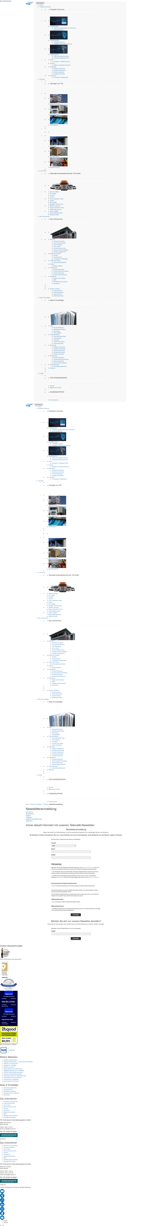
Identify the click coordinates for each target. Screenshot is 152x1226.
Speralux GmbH (54, 215)
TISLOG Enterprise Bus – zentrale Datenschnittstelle (18, 1062)
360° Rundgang (57, 245)
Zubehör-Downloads (59, 350)
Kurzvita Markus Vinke (59, 248)
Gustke (52, 200)
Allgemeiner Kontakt (55, 387)
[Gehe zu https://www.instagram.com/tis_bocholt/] (76, 1209)
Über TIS (52, 239)
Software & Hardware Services (61, 65)
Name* (53, 849)
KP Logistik (53, 193)
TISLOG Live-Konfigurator (11, 1063)
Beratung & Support (55, 253)
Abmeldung (56, 331)
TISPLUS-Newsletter (57, 899)
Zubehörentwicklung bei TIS (61, 58)
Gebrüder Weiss (54, 192)
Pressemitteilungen (58, 269)
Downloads (53, 67)
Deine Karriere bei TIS (10, 1107)
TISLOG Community (9, 1067)
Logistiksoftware (54, 26)
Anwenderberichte (58, 30)
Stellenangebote (58, 266)
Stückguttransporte (55, 104)
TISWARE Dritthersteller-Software (62, 44)
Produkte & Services (45, 7)
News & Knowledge (44, 297)
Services (52, 63)
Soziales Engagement (59, 252)
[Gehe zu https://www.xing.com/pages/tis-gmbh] (76, 1195)
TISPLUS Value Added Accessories (13, 1072)
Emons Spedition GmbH (56, 199)
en (0, 1225)
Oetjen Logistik (54, 211)
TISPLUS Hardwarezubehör (61, 56)
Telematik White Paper (59, 336)
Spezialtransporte (55, 167)
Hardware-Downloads (59, 70)
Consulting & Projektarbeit (60, 77)
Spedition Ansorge (55, 206)
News (51, 326)
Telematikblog (57, 333)
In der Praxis (42, 171)
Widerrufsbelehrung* (57, 906)
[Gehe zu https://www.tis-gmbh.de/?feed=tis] (76, 1200)
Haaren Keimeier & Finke (57, 207)
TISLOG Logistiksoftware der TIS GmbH (64, 28)
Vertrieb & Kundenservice (11, 1101)
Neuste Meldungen (58, 327)
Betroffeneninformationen (60, 282)
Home (41, 5)
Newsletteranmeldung (59, 329)
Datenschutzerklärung (88, 867)
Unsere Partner (57, 294)
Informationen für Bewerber (11, 1079)
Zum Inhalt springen (5, 1)
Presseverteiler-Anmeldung (61, 271)
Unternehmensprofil (58, 241)
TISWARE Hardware (59, 42)
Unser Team (56, 246)
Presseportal (53, 267)
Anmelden (76, 914)
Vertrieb (55, 255)
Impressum (56, 283)
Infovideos (56, 340)
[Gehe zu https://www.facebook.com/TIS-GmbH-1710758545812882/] (76, 1213)
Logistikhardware (54, 40)
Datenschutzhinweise (59, 278)
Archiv (51, 60)
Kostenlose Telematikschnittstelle (13, 1074)
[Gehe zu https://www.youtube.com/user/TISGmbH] (76, 1191)
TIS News (45, 804)
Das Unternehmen (44, 216)
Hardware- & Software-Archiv (61, 61)
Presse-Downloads (58, 72)
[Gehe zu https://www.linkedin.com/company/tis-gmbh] (76, 1204)
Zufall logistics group (55, 209)
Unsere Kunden (57, 290)
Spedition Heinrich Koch (56, 204)
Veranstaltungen (54, 364)
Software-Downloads (59, 68)
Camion (52, 197)
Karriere (52, 264)
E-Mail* (53, 855)
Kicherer (52, 195)
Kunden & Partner (55, 289)
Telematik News (8, 1089)
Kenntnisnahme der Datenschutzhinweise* (64, 883)
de (3, 1225)
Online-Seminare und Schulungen (13, 1069)
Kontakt (41, 373)
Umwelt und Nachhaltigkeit (60, 250)
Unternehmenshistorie (59, 243)
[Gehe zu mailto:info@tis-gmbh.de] (76, 1217)
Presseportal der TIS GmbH (11, 1093)
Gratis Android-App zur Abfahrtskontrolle (15, 1076)
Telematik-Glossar (58, 343)
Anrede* (53, 843)
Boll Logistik (53, 202)
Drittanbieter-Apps (58, 296)
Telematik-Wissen (55, 334)
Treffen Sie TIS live (55, 260)
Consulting (53, 75)
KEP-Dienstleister (55, 157)
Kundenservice (57, 257)
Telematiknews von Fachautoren (13, 1077)
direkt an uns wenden (93, 877)
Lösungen (42, 79)
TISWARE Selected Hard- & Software (14, 1070)
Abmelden (76, 938)
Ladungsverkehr (54, 114)
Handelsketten (54, 125)
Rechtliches (53, 276)
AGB (54, 280)
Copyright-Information (10, 1117)
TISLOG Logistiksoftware (10, 1060)
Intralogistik (53, 146)
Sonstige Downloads (59, 74)
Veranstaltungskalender (60, 262)
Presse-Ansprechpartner (60, 274)
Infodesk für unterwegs (10, 1065)
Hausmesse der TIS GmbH (11, 1081)
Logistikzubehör (54, 54)
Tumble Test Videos (58, 342)
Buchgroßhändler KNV (56, 213)
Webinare (52, 368)
